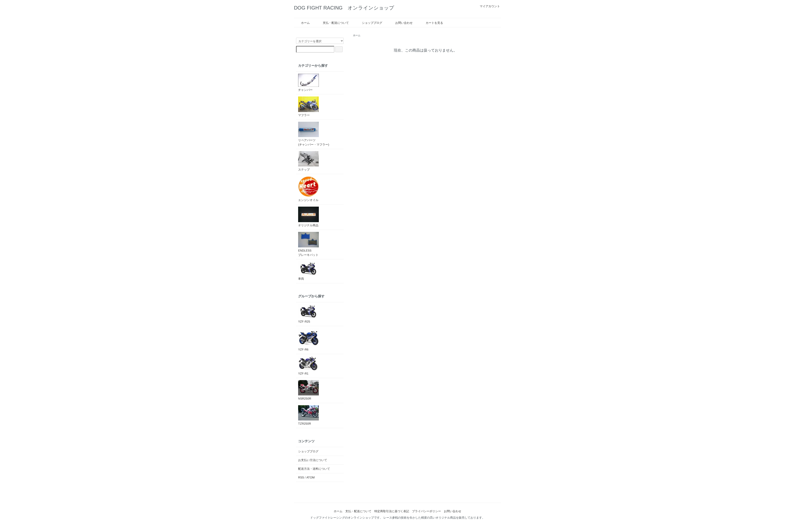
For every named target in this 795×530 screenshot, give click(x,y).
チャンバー (305, 90)
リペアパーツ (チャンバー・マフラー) (313, 142)
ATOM (310, 477)
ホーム (305, 22)
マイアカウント (490, 6)
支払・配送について (336, 22)
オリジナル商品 (308, 225)
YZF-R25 (304, 321)
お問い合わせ (404, 22)
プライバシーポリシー (426, 511)
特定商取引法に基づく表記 (391, 511)
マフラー (304, 115)
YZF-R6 (303, 349)
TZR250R (304, 423)
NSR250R (304, 398)
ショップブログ (372, 22)
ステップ (304, 169)
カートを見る (434, 22)
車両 (301, 278)
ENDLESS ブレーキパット (308, 253)
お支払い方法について (312, 460)
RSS (301, 477)
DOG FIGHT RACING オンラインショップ (344, 8)
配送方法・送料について (314, 468)
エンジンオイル (308, 200)
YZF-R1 (303, 373)
